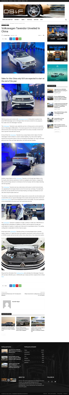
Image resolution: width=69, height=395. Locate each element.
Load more (57, 131)
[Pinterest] (17, 38)
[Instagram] (52, 381)
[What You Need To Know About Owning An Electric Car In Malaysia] (50, 126)
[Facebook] (10, 38)
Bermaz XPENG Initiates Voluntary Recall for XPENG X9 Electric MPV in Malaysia (22, 329)
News (8, 25)
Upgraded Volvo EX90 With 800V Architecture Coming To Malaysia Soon (8, 329)
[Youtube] (55, 381)
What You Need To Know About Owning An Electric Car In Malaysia (60, 126)
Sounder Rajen (7, 35)
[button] (66, 19)
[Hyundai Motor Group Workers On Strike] (50, 120)
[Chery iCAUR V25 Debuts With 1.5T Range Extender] (50, 114)
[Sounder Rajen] (2, 35)
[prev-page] (2, 335)
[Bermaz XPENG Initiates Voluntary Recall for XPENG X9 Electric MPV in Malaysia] (23, 321)
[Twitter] (14, 38)
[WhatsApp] (20, 38)
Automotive (7, 23)
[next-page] (4, 335)
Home (2, 23)
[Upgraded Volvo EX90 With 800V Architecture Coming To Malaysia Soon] (8, 321)
